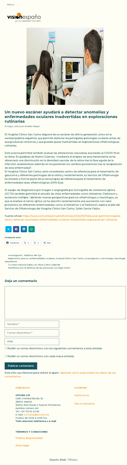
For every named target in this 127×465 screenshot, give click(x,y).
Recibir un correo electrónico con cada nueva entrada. (40, 356)
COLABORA (80, 387)
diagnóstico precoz (18, 258)
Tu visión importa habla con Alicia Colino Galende (34, 264)
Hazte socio (81, 395)
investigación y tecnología (99, 258)
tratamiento (11, 261)
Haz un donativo (84, 403)
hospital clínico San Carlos (70, 258)
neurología (119, 258)
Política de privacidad (29, 438)
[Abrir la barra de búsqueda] (123, 5)
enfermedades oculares (42, 258)
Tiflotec (72, 459)
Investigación (15, 255)
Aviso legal (22, 445)
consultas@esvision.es (36, 414)
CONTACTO (22, 387)
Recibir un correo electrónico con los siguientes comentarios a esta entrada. (54, 348)
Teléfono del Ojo (33, 255)
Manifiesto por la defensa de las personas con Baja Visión (39, 268)
